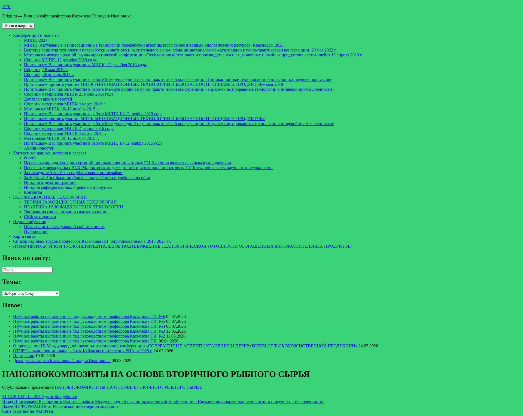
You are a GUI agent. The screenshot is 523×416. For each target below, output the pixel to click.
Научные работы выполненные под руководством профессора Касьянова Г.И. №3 (89, 331)
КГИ (6, 6)
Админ (47, 396)
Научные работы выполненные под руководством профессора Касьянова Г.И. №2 (89, 336)
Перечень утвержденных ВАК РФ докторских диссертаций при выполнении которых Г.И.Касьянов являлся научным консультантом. (148, 167)
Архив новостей (39, 148)
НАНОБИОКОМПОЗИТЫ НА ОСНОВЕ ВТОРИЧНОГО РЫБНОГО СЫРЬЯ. (128, 387)
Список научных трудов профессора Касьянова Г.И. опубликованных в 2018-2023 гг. (92, 241)
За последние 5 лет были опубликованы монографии (73, 172)
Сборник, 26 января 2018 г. (49, 74)
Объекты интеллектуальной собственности (64, 226)
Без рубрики (65, 396)
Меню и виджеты (18, 26)
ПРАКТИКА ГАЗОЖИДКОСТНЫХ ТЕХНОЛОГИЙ (73, 207)
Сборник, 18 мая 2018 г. (46, 69)
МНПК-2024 (35, 40)
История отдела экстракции (50, 182)
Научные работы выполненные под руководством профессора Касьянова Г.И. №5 (89, 321)
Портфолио (23, 355)
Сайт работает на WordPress (28, 411)
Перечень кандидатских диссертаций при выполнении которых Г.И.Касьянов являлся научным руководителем (127, 162)
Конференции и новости (36, 35)
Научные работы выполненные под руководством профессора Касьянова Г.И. (85, 341)
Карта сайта (24, 236)
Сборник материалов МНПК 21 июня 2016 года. (69, 94)
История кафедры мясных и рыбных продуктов (68, 187)
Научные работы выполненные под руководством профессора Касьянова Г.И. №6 (89, 316)
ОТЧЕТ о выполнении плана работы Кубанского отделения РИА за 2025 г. (83, 350)
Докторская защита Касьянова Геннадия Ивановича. (62, 360)
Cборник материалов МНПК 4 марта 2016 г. (65, 104)
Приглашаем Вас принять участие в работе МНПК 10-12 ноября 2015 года (93, 113)
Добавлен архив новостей (48, 99)
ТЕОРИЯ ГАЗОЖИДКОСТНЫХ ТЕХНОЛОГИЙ (70, 202)
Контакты (33, 192)
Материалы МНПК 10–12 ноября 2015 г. (61, 109)
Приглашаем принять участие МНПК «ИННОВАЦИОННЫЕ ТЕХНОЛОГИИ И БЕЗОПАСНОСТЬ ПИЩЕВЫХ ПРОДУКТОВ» (144, 118)
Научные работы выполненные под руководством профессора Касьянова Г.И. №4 (89, 326)
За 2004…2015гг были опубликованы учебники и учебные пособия (87, 177)
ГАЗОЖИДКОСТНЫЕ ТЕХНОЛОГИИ (50, 197)
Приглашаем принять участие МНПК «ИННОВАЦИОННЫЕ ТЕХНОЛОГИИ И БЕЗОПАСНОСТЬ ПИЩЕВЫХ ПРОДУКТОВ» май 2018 (153, 84)
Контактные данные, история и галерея (49, 153)
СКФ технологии (40, 216)
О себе (30, 158)
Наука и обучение (29, 221)
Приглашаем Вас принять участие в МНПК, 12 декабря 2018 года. (85, 64)
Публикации (36, 231)
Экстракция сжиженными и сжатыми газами (66, 211)
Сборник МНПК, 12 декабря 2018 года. (60, 59)
